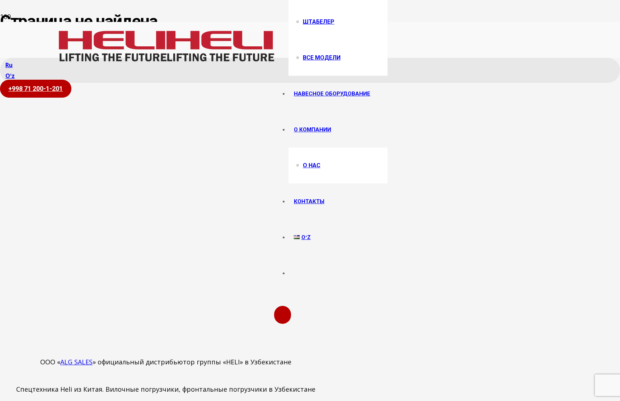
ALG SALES (76, 362)
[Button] (282, 315)
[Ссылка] (166, 59)
